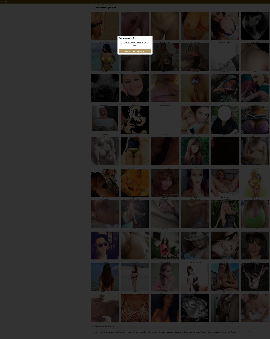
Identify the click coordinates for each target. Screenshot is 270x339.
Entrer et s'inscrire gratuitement (135, 51)
